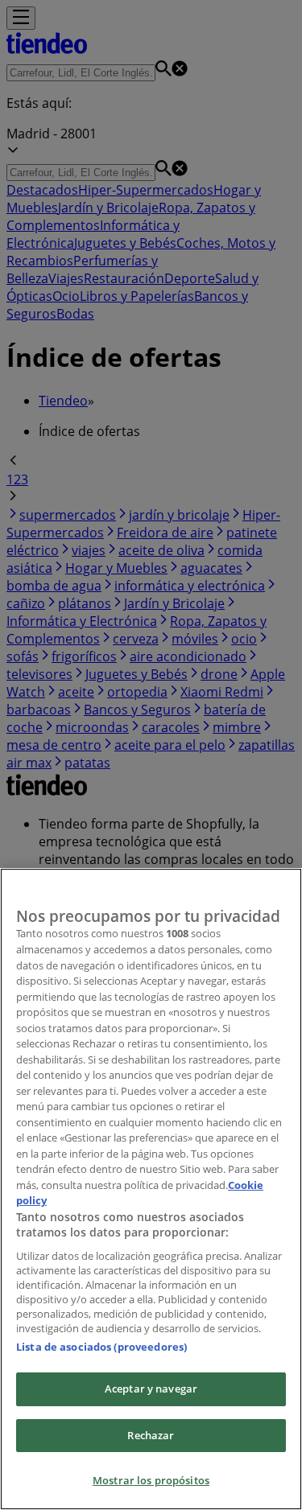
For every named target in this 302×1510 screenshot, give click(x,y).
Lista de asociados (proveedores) (101, 1346)
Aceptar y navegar (151, 1388)
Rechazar (150, 1435)
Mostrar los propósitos (151, 1480)
